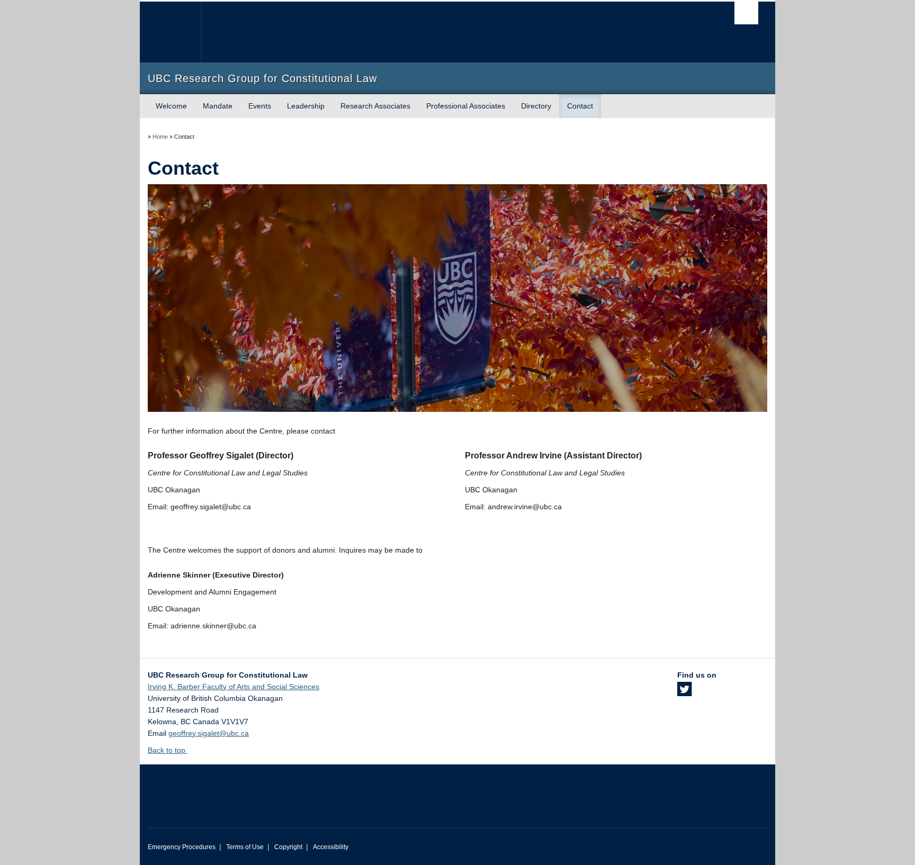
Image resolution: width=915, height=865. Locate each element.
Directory (536, 106)
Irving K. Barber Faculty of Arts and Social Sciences (233, 686)
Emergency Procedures (182, 847)
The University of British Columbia (170, 32)
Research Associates (375, 106)
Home (160, 136)
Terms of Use (245, 847)
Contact (580, 106)
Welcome (171, 106)
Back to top (167, 750)
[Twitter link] (684, 692)
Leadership (306, 106)
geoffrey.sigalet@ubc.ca (208, 733)
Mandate (217, 106)
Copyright (288, 847)
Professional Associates (465, 106)
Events (259, 106)
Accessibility (330, 847)
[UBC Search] (746, 13)
